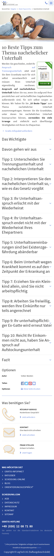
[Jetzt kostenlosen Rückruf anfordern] (9, 415)
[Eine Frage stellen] (9, 450)
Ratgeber (13, 9)
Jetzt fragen (26, 452)
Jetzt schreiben (28, 435)
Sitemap (9, 514)
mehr (39, 548)
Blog (7, 483)
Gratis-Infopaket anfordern (18, 130)
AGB (7, 498)
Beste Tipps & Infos (25, 9)
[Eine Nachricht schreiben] (9, 433)
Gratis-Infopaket (14, 471)
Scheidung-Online (15, 479)
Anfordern (43, 83)
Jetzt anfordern (28, 417)
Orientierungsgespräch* (19, 487)
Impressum (11, 506)
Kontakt (9, 510)
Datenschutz (12, 502)
